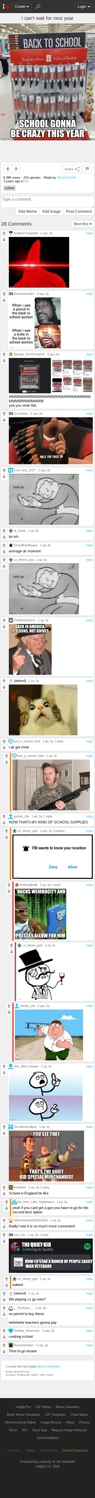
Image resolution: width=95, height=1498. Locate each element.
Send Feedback (48, 1438)
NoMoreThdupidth (26, 233)
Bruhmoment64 (24, 293)
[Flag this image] (87, 169)
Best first (81, 224)
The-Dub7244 (66, 177)
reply (89, 233)
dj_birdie (20, 530)
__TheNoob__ (23, 1307)
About (70, 1422)
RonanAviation (24, 1345)
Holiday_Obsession (27, 1330)
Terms (13, 1430)
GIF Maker (43, 1407)
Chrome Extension (75, 1450)
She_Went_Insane (26, 1066)
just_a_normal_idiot (27, 741)
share (69, 169)
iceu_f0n (19, 1234)
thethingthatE (29, 884)
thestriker (20, 1187)
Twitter (30, 1450)
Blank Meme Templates (23, 1414)
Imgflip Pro (23, 1407)
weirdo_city (21, 816)
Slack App (39, 1430)
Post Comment (79, 211)
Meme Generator (49, 1366)
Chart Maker (79, 1414)
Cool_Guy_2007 (25, 470)
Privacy (84, 1422)
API (25, 1430)
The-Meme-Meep (25, 1126)
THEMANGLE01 (25, 620)
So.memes (21, 413)
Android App (48, 1450)
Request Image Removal (69, 1430)
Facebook (14, 1450)
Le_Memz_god (24, 559)
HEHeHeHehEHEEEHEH (31, 1220)
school (9, 188)
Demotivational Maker (20, 1422)
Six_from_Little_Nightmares (36, 1201)
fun (26, 181)
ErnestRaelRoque (26, 545)
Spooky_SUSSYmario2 (29, 354)
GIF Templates (55, 1414)
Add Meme (27, 211)
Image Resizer (51, 1422)
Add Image (51, 211)
